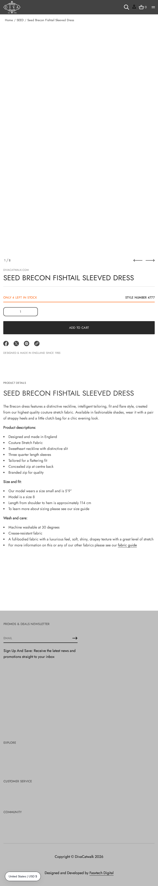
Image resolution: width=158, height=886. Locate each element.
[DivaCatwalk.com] (11, 7)
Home (9, 20)
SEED (20, 20)
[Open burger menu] (153, 7)
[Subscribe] (75, 638)
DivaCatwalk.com (16, 270)
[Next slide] (150, 260)
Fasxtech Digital (101, 873)
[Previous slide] (137, 260)
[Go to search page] (126, 7)
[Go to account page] (134, 8)
